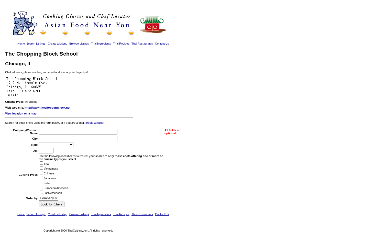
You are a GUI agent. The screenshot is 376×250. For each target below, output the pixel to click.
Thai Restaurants (142, 43)
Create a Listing (57, 43)
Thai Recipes (121, 43)
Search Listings (36, 43)
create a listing (94, 122)
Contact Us (162, 43)
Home (21, 43)
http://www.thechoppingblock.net (47, 107)
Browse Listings (79, 43)
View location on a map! (21, 113)
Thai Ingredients (101, 43)
